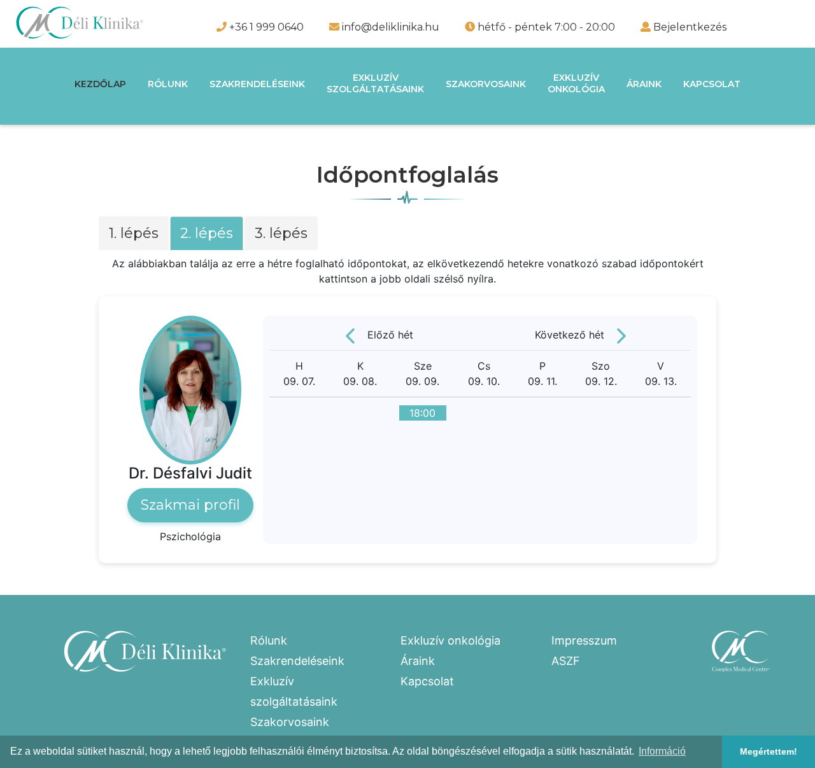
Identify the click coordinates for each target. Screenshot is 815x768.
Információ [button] (662, 751)
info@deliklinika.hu (389, 27)
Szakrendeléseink (257, 84)
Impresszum (584, 640)
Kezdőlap (100, 84)
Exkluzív (375, 83)
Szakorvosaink (486, 84)
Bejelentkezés (689, 27)
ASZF (565, 660)
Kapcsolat (712, 84)
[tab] (134, 236)
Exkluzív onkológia (450, 640)
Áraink (644, 84)
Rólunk (168, 84)
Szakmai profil (190, 504)
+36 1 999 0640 (265, 27)
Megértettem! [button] (768, 751)
